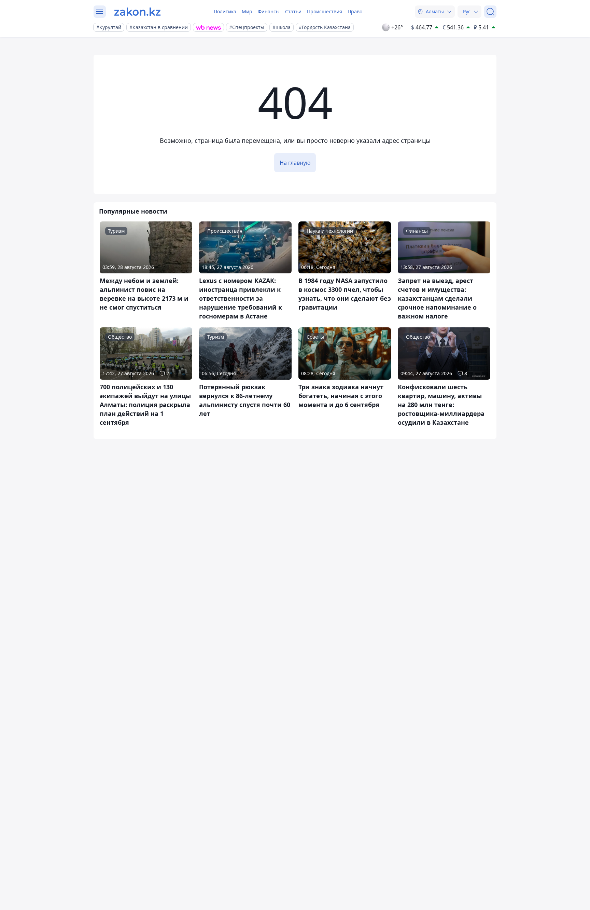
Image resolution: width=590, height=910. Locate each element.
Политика (225, 11)
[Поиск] (490, 11)
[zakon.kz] (137, 12)
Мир (247, 11)
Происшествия (324, 11)
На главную (295, 162)
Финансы (269, 11)
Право (355, 11)
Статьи (293, 11)
